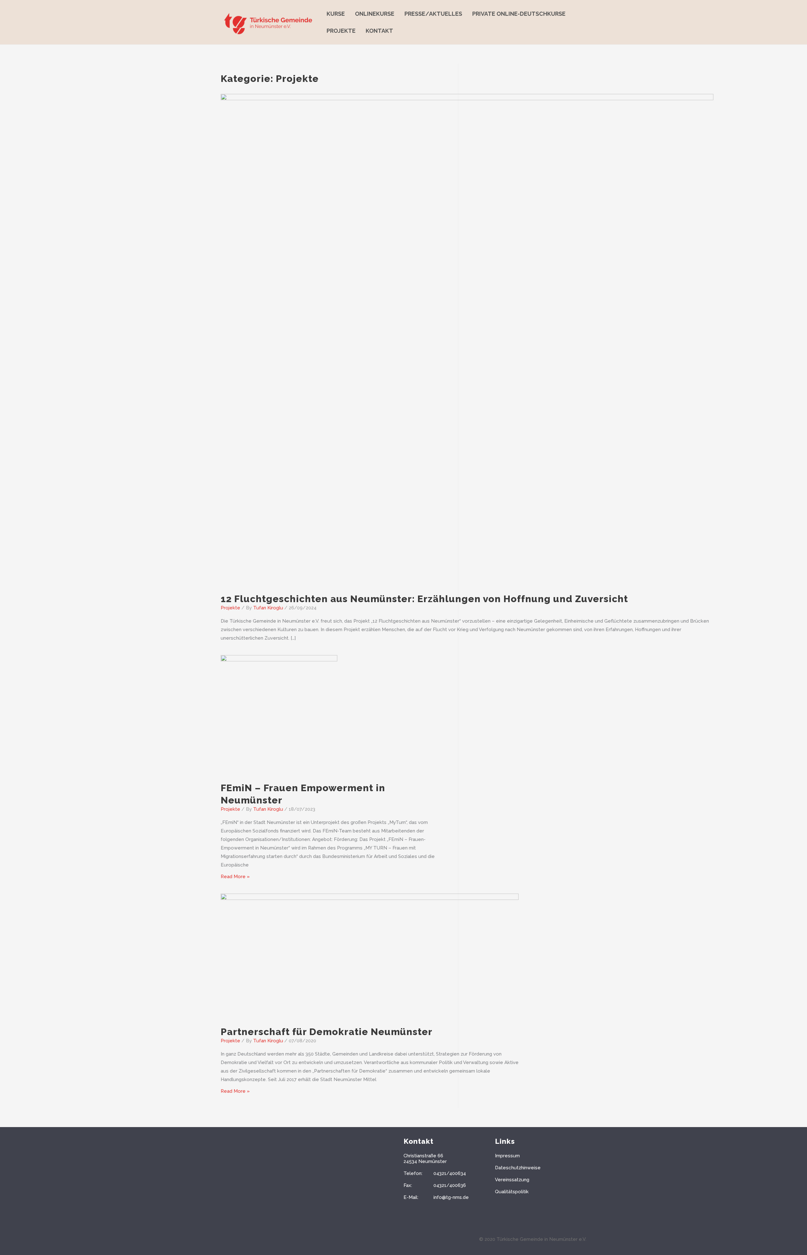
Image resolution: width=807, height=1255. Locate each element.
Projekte (230, 608)
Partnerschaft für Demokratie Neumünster (327, 1031)
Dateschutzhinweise (518, 1168)
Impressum (507, 1156)
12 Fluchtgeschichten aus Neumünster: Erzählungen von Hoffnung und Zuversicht (424, 598)
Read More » (235, 876)
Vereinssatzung (512, 1180)
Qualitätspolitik (512, 1192)
